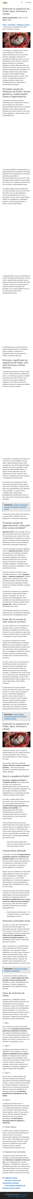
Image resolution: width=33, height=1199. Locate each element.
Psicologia (11, 25)
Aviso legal (24, 1194)
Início (4, 25)
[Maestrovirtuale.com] (5, 2)
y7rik (9, 20)
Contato (10, 1196)
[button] (22, 2)
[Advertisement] (16, 135)
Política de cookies (19, 1196)
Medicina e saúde (23, 25)
